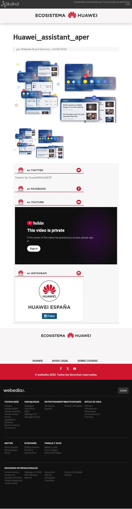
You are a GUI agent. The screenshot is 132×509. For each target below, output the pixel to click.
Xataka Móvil (11, 408)
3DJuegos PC (30, 414)
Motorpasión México (31, 476)
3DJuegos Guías (32, 416)
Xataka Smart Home (11, 415)
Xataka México (11, 472)
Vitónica (89, 405)
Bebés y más (51, 447)
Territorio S (10, 427)
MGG (27, 411)
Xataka (8, 405)
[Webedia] (14, 391)
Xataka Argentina (13, 480)
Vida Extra (29, 408)
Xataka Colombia (13, 477)
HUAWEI (37, 360)
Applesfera (9, 419)
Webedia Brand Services (35, 49)
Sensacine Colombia (50, 479)
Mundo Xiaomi (12, 425)
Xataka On (9, 474)
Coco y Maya (51, 450)
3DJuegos (29, 405)
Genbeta (8, 422)
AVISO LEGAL (60, 360)
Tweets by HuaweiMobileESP (33, 177)
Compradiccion (92, 414)
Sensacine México (50, 473)
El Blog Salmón (31, 447)
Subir (123, 390)
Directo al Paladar (73, 405)
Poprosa (89, 416)
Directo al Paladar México (73, 473)
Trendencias (91, 408)
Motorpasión (11, 447)
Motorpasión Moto (11, 451)
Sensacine (50, 405)
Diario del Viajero (53, 452)
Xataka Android (12, 411)
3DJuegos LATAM (33, 472)
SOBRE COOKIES (88, 360)
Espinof (48, 408)
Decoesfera (90, 411)
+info (127, 4)
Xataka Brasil (11, 483)
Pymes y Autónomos (30, 451)
